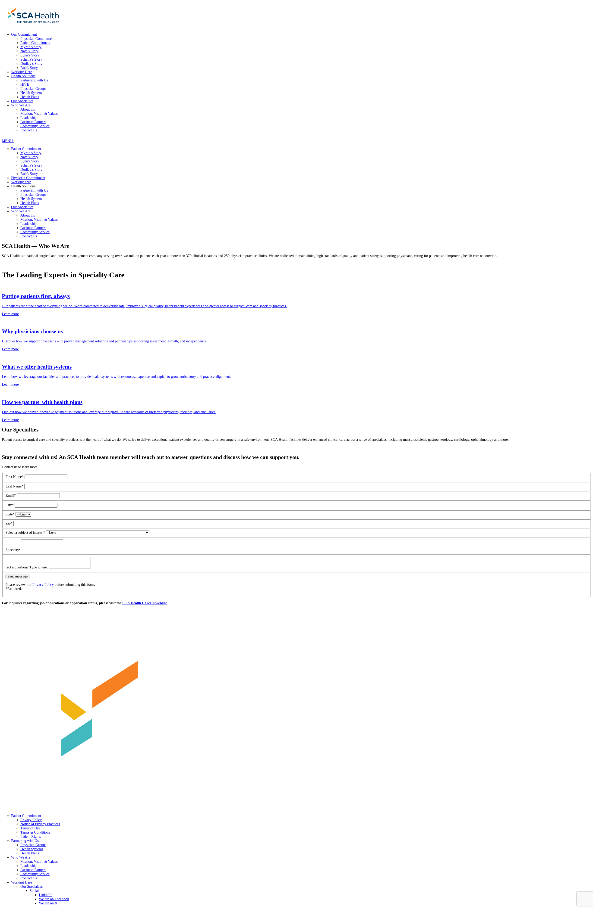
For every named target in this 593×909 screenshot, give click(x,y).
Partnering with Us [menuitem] (34, 80)
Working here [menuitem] (21, 182)
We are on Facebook (54, 899)
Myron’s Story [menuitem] (30, 47)
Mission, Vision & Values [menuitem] (39, 113)
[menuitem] (32, 26)
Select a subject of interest (25, 532)
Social (34, 891)
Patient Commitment (26, 816)
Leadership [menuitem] (28, 118)
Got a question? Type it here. (27, 567)
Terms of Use (30, 828)
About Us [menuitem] (27, 109)
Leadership (28, 866)
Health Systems (31, 849)
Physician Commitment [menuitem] (37, 38)
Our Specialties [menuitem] (22, 101)
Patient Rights (30, 836)
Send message (17, 576)
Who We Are (20, 857)
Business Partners (33, 870)
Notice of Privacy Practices (40, 824)
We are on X (48, 903)
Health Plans (29, 853)
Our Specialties (31, 886)
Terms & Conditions (35, 832)
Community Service (35, 874)
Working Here (21, 882)
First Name (15, 477)
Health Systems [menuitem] (31, 93)
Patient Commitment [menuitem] (35, 43)
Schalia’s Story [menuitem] (31, 59)
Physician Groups (33, 845)
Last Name (14, 486)
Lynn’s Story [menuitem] (29, 55)
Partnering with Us (25, 841)
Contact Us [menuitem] (28, 130)
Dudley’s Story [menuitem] (31, 63)
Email (11, 495)
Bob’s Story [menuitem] (29, 68)
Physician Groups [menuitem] (33, 88)
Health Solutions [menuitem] (23, 76)
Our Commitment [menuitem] (24, 34)
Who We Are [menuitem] (20, 105)
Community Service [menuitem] (35, 126)
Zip (9, 523)
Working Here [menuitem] (21, 72)
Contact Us (28, 878)
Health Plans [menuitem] (29, 97)
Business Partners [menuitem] (33, 122)
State (10, 514)
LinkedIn (45, 895)
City (10, 505)
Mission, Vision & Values (39, 861)
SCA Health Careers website (144, 603)
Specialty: (13, 550)
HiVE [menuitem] (24, 84)
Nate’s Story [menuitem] (29, 51)
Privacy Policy (43, 584)
